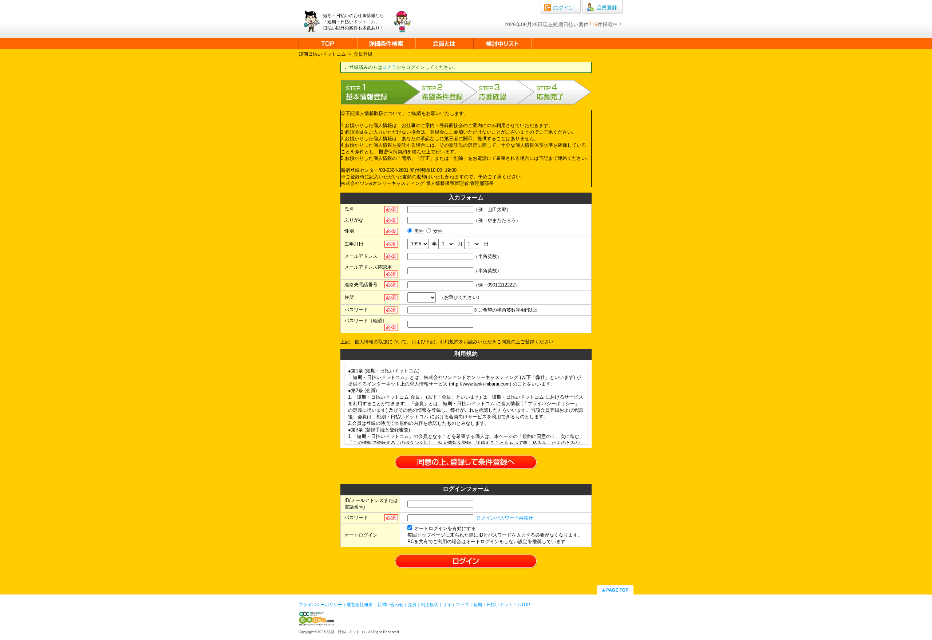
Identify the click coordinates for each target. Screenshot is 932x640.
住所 (349, 297)
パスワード (356, 309)
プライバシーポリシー (320, 604)
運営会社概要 (360, 604)
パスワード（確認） (365, 320)
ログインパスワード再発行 (504, 518)
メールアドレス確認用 (368, 267)
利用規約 (429, 604)
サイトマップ (456, 604)
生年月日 (353, 243)
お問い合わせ (390, 604)
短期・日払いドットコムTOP (501, 604)
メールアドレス (361, 256)
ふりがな (353, 220)
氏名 (349, 209)
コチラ (389, 67)
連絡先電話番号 (361, 284)
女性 (438, 231)
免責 (412, 604)
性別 (349, 231)
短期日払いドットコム (322, 54)
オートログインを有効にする (445, 528)
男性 (419, 231)
